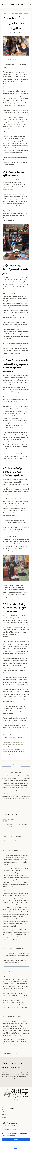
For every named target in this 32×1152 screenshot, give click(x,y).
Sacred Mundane (22, 798)
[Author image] (11, 32)
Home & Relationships (11, 13)
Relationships (23, 13)
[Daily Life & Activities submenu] (16, 1129)
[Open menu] (30, 4)
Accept (16, 1139)
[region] (16, 1141)
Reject (16, 1148)
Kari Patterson (18, 32)
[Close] (30, 1131)
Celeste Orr (12, 1016)
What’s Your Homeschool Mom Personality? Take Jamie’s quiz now (13, 744)
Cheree (11, 820)
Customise (16, 1144)
